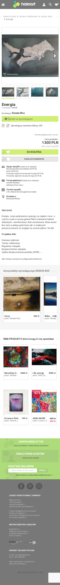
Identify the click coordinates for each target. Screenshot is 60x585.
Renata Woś (42, 271)
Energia (9, 259)
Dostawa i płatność (10, 240)
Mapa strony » (15, 500)
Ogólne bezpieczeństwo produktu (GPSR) (20, 252)
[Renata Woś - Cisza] (22, 294)
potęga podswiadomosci (32, 259)
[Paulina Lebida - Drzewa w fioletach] (16, 402)
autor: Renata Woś (12, 318)
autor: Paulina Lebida (13, 421)
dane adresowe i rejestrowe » (22, 562)
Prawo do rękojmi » (17, 513)
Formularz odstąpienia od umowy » (24, 515)
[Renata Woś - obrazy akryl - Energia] (30, 55)
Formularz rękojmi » (18, 517)
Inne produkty (10, 271)
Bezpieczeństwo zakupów (14, 249)
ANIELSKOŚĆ (39, 418)
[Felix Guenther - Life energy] (44, 357)
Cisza (7, 316)
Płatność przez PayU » (19, 531)
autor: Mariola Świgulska (15, 375)
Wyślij (42, 470)
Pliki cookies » (15, 536)
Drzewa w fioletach (13, 418)
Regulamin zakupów (11, 246)
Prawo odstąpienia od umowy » (22, 511)
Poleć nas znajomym (21, 466)
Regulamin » (14, 529)
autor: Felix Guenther (42, 375)
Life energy (38, 373)
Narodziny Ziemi (12, 373)
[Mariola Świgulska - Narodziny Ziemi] (16, 357)
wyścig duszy (17, 259)
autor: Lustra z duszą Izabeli (45, 421)
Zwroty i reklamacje (11, 243)
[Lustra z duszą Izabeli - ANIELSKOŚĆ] (44, 402)
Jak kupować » (15, 502)
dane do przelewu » (17, 564)
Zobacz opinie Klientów (30, 453)
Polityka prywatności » (18, 533)
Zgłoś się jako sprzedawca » (21, 506)
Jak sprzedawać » (17, 504)
